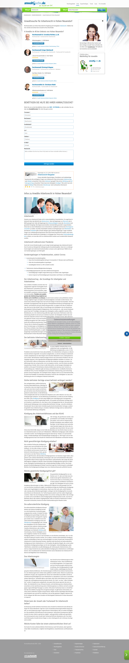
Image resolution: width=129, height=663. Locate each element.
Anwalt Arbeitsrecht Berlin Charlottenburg (48, 46)
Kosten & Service (79, 646)
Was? (27, 9)
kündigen (58, 183)
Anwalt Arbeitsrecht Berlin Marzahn (46, 63)
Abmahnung (46, 185)
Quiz (96, 4)
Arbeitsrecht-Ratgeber (46, 174)
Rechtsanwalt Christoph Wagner (42, 67)
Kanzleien (56, 652)
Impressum (96, 643)
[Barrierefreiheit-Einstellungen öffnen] (127, 334)
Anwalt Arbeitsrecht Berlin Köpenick (47, 98)
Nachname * (27, 118)
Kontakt (95, 649)
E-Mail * (26, 142)
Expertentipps (84, 4)
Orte (77, 4)
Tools (91, 4)
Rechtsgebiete (71, 4)
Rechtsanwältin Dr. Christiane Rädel (44, 84)
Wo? (65, 9)
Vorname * (27, 112)
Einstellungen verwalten (65, 340)
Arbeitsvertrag (67, 179)
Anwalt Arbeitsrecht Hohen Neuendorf (51, 15)
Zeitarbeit (33, 230)
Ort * (25, 130)
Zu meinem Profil (38, 43)
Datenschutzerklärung (97, 646)
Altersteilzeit (66, 223)
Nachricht (27, 148)
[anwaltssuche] (38, 6)
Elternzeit (65, 221)
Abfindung (65, 181)
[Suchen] (101, 9)
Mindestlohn (67, 228)
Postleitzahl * (28, 124)
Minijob (30, 181)
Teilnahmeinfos (79, 649)
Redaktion (96, 652)
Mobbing (31, 185)
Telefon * (26, 136)
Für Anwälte (102, 4)
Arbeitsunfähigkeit (53, 223)
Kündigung (35, 398)
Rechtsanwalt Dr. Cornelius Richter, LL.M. (45, 35)
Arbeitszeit (48, 181)
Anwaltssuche (27, 15)
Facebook (77, 652)
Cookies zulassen (64, 337)
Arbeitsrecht (63, 25)
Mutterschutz (45, 221)
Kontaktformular (91, 46)
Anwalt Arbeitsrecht (36, 15)
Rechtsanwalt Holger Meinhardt (42, 50)
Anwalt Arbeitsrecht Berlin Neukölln (47, 81)
